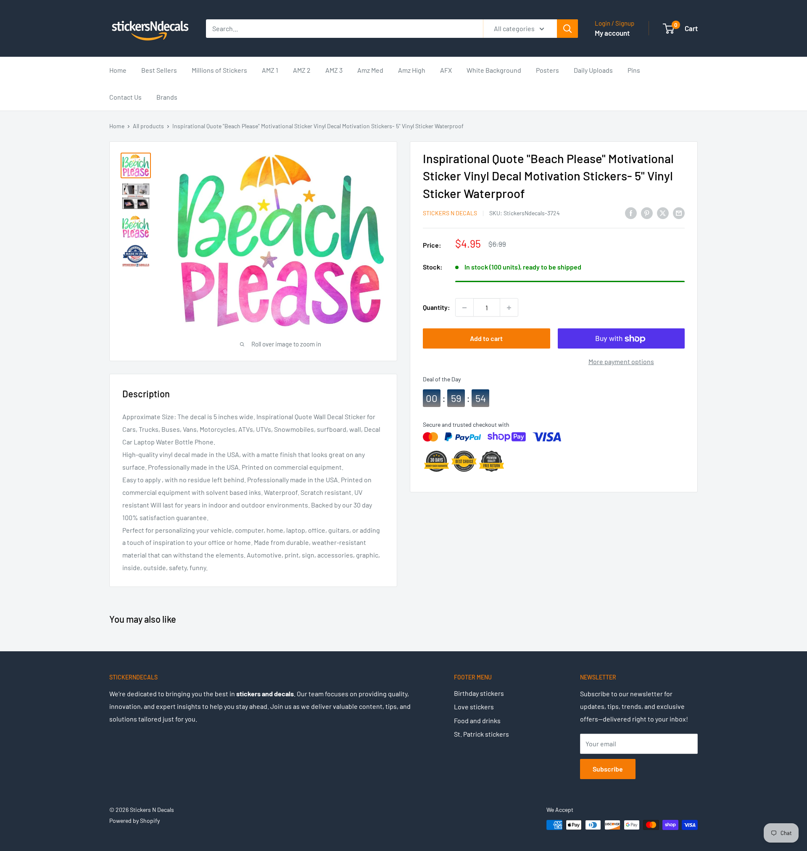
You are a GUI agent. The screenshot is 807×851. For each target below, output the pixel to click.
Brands (166, 97)
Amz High (411, 70)
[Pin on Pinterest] (647, 212)
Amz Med (370, 70)
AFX (446, 70)
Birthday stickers (479, 693)
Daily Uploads (593, 70)
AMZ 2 (302, 70)
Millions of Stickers (219, 70)
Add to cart (486, 339)
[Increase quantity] (509, 308)
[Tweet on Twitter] (663, 212)
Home (118, 70)
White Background (494, 70)
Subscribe (608, 769)
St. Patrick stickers (481, 734)
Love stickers (474, 707)
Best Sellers (159, 70)
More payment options (621, 362)
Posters (547, 70)
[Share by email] (679, 212)
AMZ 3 (334, 70)
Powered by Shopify (134, 820)
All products (148, 126)
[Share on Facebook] (631, 212)
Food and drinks (477, 720)
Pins (634, 70)
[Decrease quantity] (464, 308)
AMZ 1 (270, 70)
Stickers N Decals (450, 213)
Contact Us (125, 97)
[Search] (567, 28)
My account (612, 33)
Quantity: (436, 308)
